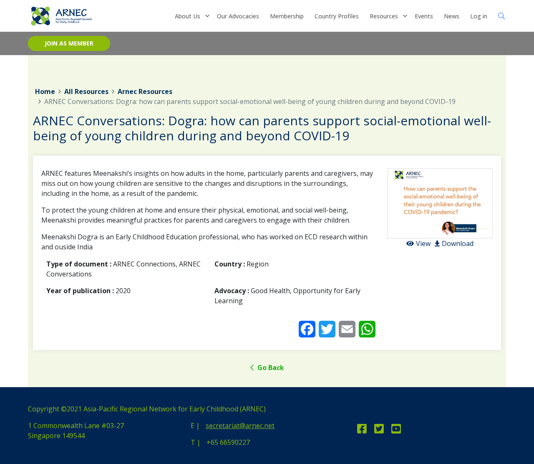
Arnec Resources (145, 91)
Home (45, 91)
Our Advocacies (238, 16)
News (451, 16)
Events (424, 16)
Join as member (69, 43)
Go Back (270, 367)
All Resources (86, 91)
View (423, 243)
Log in (478, 16)
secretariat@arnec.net (240, 425)
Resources (384, 16)
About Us (187, 16)
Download (458, 243)
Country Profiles (337, 16)
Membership (287, 16)
